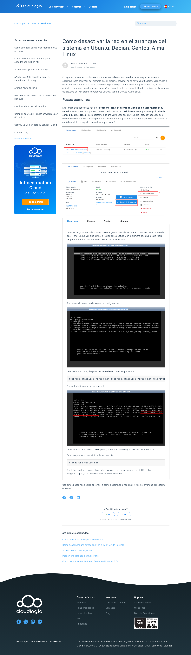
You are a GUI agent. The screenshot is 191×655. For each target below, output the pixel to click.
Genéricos (46, 23)
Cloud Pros (139, 607)
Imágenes (82, 623)
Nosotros (76, 6)
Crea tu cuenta (150, 6)
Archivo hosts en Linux (25, 87)
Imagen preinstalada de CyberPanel (80, 555)
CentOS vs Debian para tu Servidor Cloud (35, 124)
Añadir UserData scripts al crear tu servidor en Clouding (32, 79)
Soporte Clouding (143, 602)
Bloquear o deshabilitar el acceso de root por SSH (35, 97)
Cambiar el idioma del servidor (30, 106)
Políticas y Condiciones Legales (151, 641)
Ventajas (81, 602)
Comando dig (21, 132)
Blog (108, 613)
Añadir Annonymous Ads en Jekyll (31, 69)
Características (56, 6)
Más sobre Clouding (116, 602)
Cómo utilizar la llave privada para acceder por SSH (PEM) (32, 60)
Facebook (64, 497)
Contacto (110, 607)
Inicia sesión (130, 6)
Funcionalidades (85, 607)
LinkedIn (78, 497)
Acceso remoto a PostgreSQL (77, 550)
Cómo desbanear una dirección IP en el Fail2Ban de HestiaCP (93, 545)
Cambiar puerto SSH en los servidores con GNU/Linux (36, 115)
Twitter (71, 497)
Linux (33, 23)
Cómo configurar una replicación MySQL (82, 539)
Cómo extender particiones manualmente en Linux (35, 49)
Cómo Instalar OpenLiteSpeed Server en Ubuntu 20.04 (90, 561)
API (78, 618)
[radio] (108, 514)
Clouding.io (20, 23)
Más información (22, 138)
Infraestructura (84, 613)
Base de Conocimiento (145, 613)
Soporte (93, 6)
